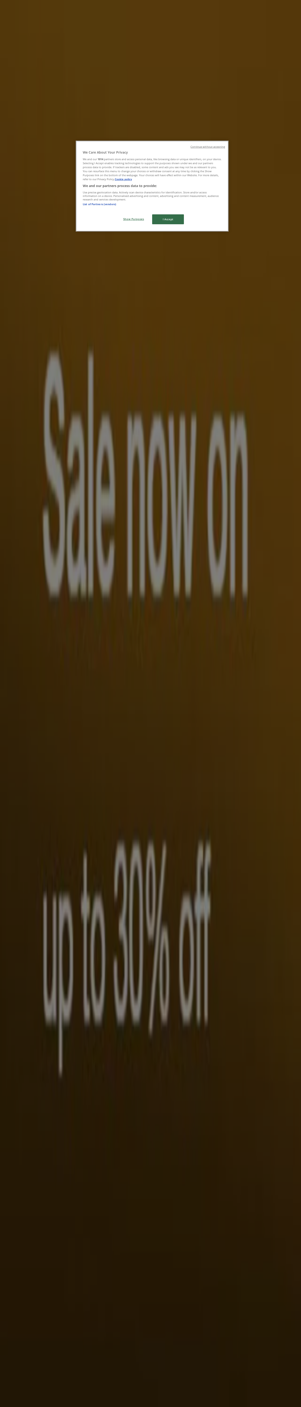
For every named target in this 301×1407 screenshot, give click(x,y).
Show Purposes (133, 219)
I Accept (168, 219)
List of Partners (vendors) (99, 204)
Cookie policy (123, 179)
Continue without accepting (207, 146)
